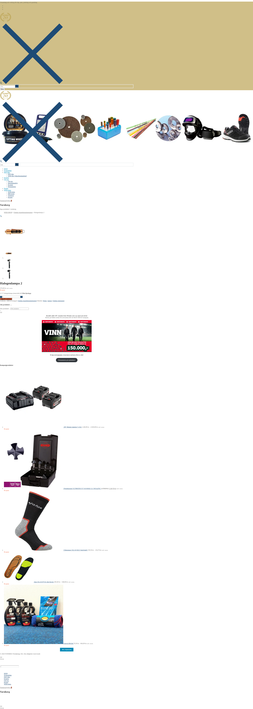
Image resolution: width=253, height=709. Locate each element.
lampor (50, 301)
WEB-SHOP (8, 212)
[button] (1, 216)
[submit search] (17, 86)
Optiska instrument (58, 301)
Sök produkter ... (5, 308)
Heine (45, 301)
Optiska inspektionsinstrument (23, 212)
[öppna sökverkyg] (31, 83)
